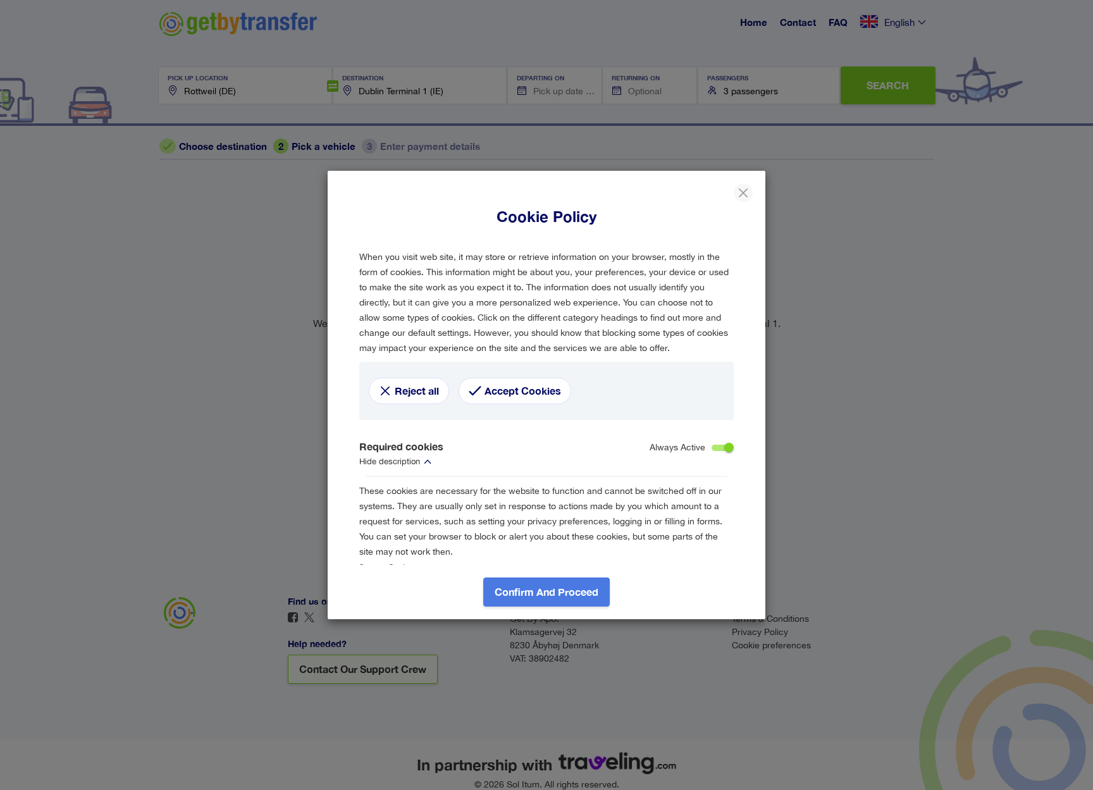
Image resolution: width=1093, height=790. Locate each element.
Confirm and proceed (546, 592)
